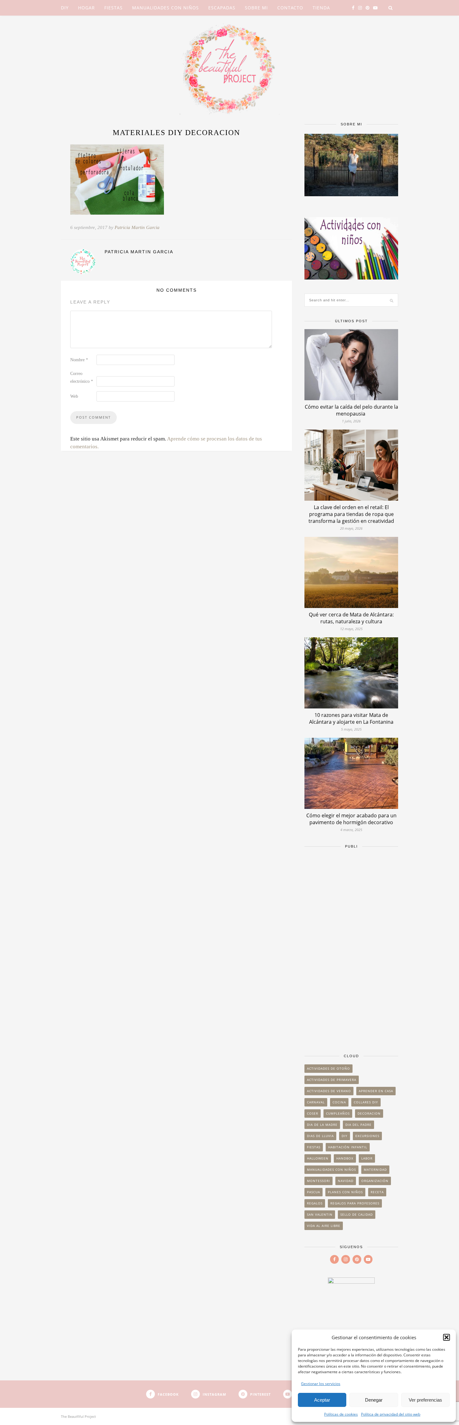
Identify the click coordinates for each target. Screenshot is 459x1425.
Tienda (321, 8)
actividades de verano (329, 1091)
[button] (446, 1337)
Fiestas (113, 8)
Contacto (290, 8)
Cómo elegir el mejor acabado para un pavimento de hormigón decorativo (351, 819)
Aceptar (322, 1400)
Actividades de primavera (331, 1079)
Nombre (79, 359)
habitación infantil (347, 1147)
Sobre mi (256, 8)
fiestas (313, 1147)
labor (367, 1158)
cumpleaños (338, 1113)
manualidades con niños (331, 1169)
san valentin (320, 1214)
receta (377, 1192)
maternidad (375, 1169)
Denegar (374, 1400)
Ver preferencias (425, 1400)
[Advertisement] (351, 948)
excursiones (367, 1136)
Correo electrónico (81, 377)
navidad (345, 1181)
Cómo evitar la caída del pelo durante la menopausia (351, 410)
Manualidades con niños (165, 8)
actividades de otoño (328, 1068)
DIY (65, 8)
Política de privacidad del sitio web (390, 1414)
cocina (339, 1102)
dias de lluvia (320, 1136)
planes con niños (345, 1192)
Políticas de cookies (341, 1414)
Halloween (317, 1158)
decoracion (369, 1113)
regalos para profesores (354, 1203)
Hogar (86, 8)
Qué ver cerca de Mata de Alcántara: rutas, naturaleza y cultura (351, 618)
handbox (344, 1158)
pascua (313, 1192)
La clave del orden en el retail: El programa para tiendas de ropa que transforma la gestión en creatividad (351, 514)
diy (345, 1136)
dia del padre (358, 1124)
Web (74, 396)
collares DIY (366, 1102)
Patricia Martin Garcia (137, 227)
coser (312, 1113)
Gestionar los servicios (320, 1383)
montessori (318, 1181)
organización (374, 1181)
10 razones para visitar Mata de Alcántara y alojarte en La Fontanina (351, 718)
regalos (315, 1203)
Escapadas (221, 8)
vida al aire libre (323, 1225)
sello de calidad (356, 1214)
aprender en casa (376, 1091)
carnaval (316, 1102)
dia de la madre (322, 1124)
